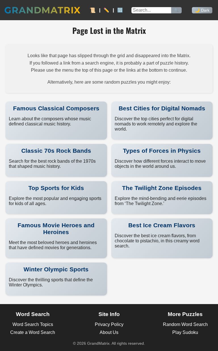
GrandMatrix (42, 10)
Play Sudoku (185, 332)
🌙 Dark (202, 10)
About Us (109, 332)
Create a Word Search (32, 332)
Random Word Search (185, 324)
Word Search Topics (32, 324)
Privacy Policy (109, 324)
